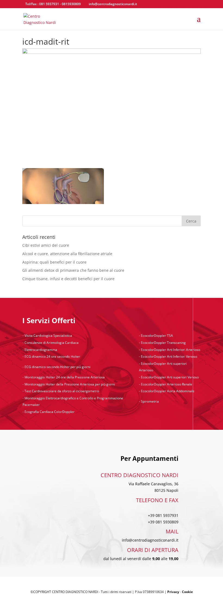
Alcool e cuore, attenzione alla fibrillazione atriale (67, 253)
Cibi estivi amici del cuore (45, 245)
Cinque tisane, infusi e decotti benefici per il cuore (68, 278)
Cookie (187, 591)
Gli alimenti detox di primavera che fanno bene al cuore (73, 270)
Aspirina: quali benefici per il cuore (54, 262)
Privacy (173, 591)
